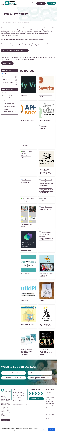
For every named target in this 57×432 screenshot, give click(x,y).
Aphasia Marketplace (49, 400)
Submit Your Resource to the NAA (14, 51)
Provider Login (50, 403)
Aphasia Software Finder (16, 40)
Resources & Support (11, 22)
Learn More (7, 63)
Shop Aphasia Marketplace (40, 378)
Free (5, 101)
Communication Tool (10, 83)
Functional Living (9, 104)
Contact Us (49, 418)
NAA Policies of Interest (50, 415)
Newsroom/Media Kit (51, 407)
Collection (7, 93)
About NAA (49, 392)
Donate (52, 3)
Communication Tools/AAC (9, 97)
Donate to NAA (13, 373)
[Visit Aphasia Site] (11, 3)
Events (48, 395)
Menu (2, 4)
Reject (43, 429)
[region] (28, 428)
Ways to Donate (50, 397)
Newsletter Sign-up (36, 399)
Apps (5, 77)
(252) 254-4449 (17, 400)
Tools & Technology (15, 13)
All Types (6, 74)
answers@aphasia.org (20, 404)
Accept (51, 429)
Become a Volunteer (13, 378)
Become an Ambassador (40, 373)
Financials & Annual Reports (50, 411)
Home (2, 22)
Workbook (6, 80)
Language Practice (9, 106)
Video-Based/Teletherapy (10, 110)
